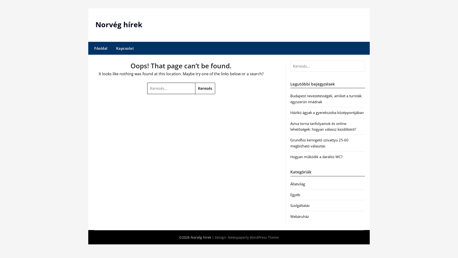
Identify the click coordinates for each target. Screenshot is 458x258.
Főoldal (101, 48)
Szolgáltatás (300, 205)
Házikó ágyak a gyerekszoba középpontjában (327, 112)
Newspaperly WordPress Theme (253, 237)
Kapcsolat (125, 48)
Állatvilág (297, 184)
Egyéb (295, 194)
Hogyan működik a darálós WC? (316, 156)
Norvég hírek (118, 24)
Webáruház (299, 216)
